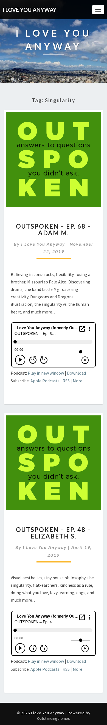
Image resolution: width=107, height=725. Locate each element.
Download (76, 373)
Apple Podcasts (45, 380)
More (77, 380)
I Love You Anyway (43, 244)
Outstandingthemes (53, 718)
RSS (66, 380)
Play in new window (46, 373)
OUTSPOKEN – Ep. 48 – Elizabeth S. (53, 533)
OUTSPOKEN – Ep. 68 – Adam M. (53, 230)
